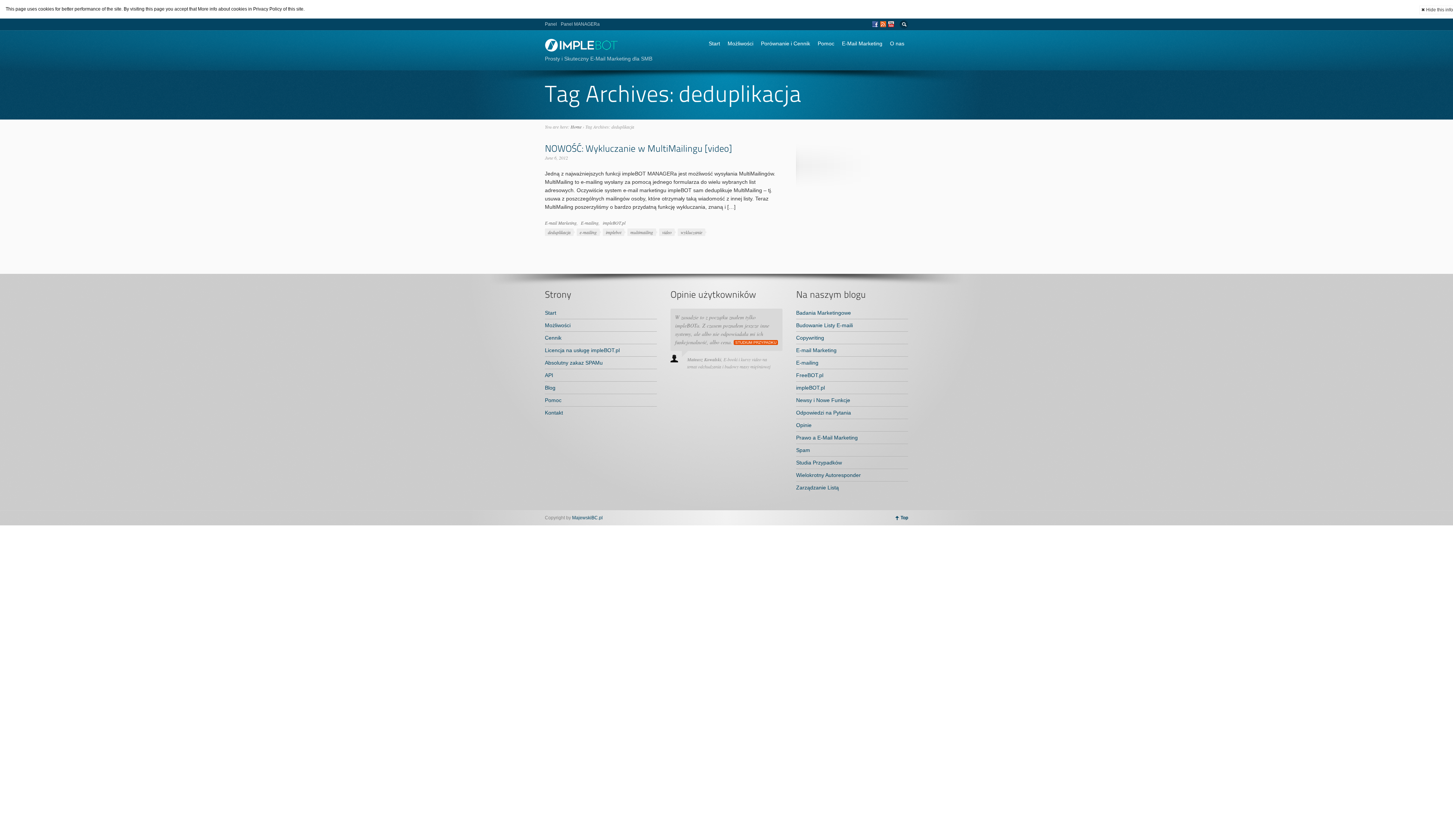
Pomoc (826, 43)
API (549, 375)
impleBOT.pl (614, 223)
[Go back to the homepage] (581, 50)
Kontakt (554, 413)
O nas (897, 43)
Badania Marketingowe (823, 313)
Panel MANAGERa (580, 24)
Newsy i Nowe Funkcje (823, 400)
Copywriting (810, 338)
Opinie (804, 425)
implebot (613, 232)
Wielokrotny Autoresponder (828, 475)
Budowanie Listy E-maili (824, 325)
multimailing (641, 232)
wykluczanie (691, 232)
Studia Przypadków (819, 463)
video (667, 232)
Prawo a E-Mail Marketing (827, 438)
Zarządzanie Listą (817, 488)
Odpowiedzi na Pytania (823, 413)
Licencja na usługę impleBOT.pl (582, 350)
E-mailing (590, 223)
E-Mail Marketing (862, 43)
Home (576, 127)
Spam (803, 450)
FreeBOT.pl (809, 375)
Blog (550, 388)
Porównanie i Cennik (785, 43)
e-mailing (588, 232)
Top (904, 517)
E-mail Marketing (561, 223)
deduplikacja (559, 232)
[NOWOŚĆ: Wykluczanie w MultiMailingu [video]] (638, 148)
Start (714, 43)
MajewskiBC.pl (587, 517)
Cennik (553, 338)
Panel (551, 24)
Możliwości (740, 43)
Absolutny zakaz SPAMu (574, 363)
